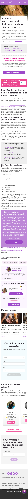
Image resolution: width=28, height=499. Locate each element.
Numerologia (23, 262)
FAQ (23, 477)
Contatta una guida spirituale (13, 72)
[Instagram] (11, 473)
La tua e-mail (7, 451)
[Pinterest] (16, 473)
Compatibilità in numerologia (10, 262)
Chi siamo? (18, 477)
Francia (21, 488)
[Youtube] (14, 473)
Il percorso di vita (8, 147)
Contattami (11, 422)
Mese (4, 361)
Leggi (2, 336)
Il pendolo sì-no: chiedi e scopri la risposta (11, 326)
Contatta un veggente (13, 242)
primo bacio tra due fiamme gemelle (11, 247)
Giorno (5, 355)
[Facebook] (8, 473)
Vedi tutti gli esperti (13, 429)
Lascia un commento (14, 304)
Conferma (12, 374)
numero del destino (10, 157)
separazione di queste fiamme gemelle (12, 250)
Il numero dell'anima (9, 153)
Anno (4, 367)
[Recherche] (19, 2)
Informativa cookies (13, 483)
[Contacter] (22, 2)
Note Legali (4, 483)
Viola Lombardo (18, 41)
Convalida (14, 459)
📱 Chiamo (23, 83)
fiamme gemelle (7, 98)
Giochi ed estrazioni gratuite (9, 478)
